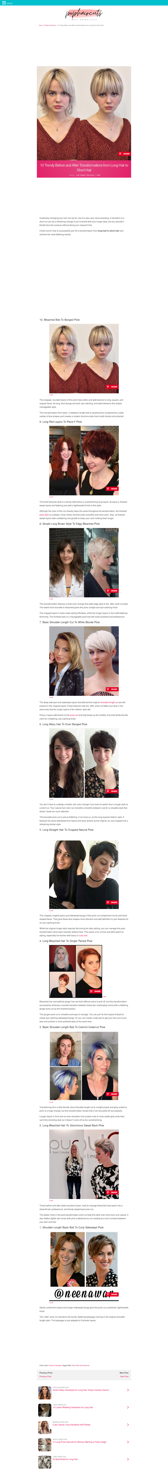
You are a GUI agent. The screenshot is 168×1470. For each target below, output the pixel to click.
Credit (51, 395)
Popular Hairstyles (50, 25)
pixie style (44, 514)
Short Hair (75, 1365)
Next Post (124, 1376)
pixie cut (74, 715)
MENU (10, 3)
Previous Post (45, 1376)
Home (41, 25)
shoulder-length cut (109, 702)
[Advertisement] (84, 46)
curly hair (83, 935)
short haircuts (84, 1365)
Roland (71, 175)
